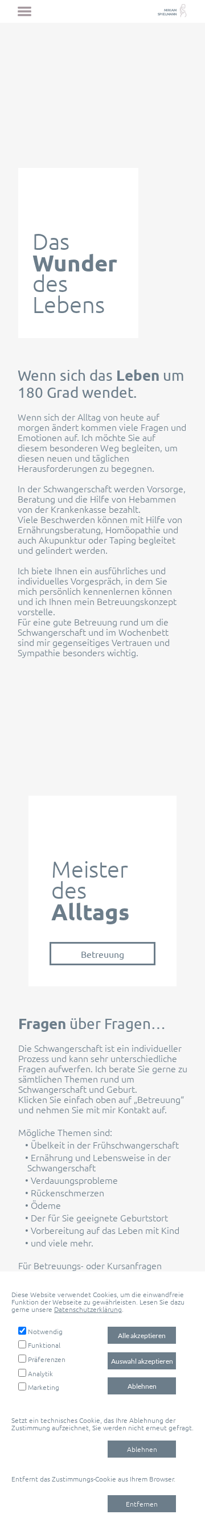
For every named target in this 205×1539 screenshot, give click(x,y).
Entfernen (142, 1503)
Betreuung (102, 954)
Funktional (44, 1344)
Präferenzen (46, 1359)
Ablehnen (142, 1386)
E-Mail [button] (140, 1276)
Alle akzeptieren (142, 1335)
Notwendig (45, 1331)
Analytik (40, 1373)
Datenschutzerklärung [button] (88, 1309)
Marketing (43, 1387)
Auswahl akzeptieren (142, 1361)
